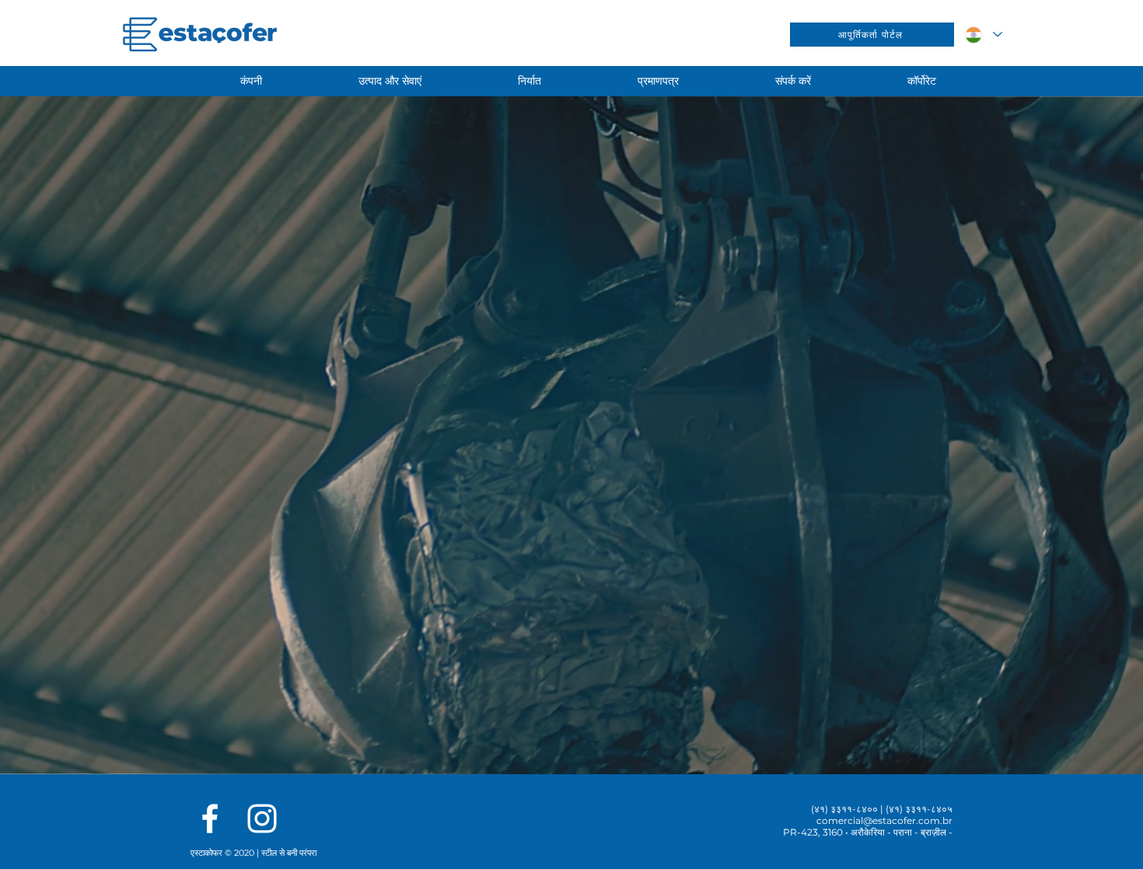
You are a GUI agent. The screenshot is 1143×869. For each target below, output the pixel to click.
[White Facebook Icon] (209, 818)
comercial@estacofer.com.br (884, 820)
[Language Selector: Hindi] (983, 34)
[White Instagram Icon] (262, 818)
